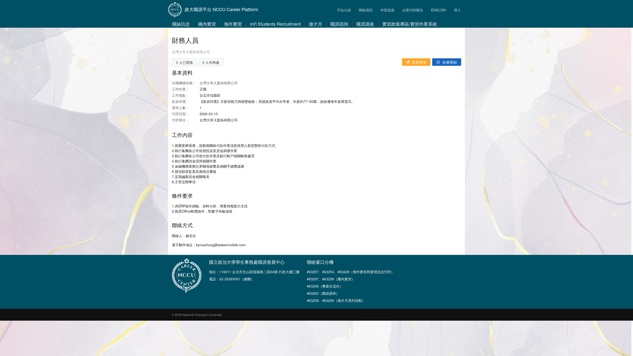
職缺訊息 (181, 24)
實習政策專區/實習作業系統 (409, 24)
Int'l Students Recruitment (275, 24)
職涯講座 (365, 24)
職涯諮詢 (339, 24)
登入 (457, 9)
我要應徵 (419, 62)
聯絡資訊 (366, 9)
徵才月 (315, 24)
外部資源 (387, 9)
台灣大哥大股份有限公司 (191, 51)
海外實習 (233, 24)
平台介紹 (344, 9)
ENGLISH (438, 9)
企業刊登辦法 (412, 9)
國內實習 (207, 24)
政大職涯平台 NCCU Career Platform (221, 9)
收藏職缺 (449, 62)
